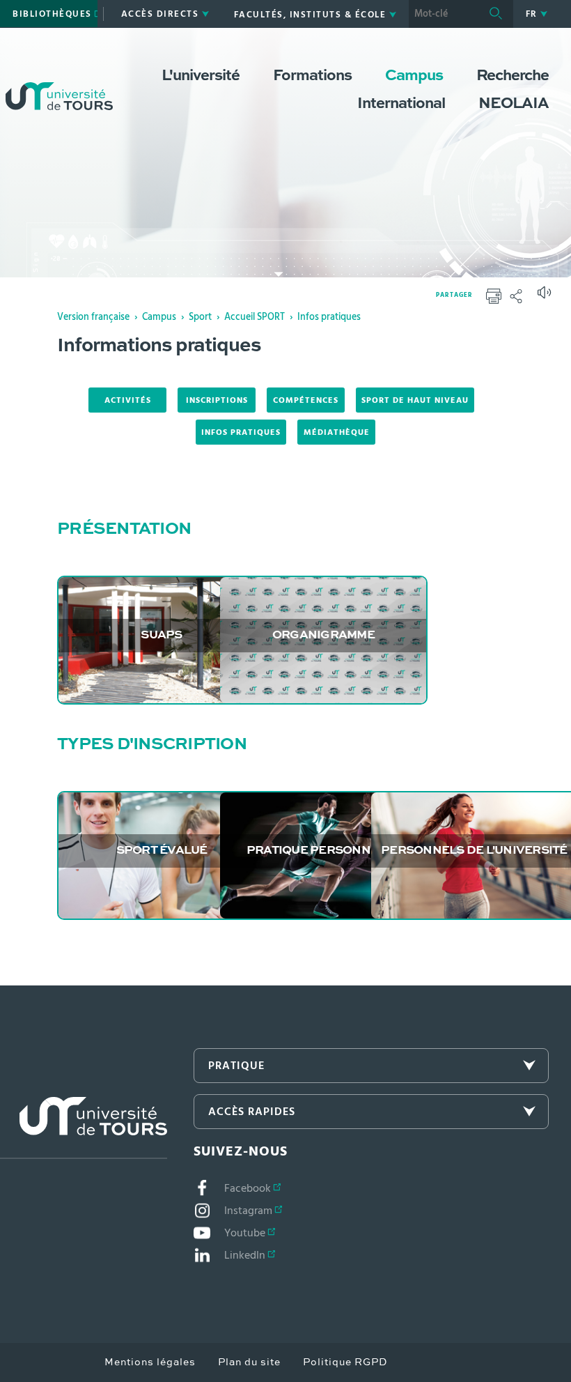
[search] (443, 14)
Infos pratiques (329, 317)
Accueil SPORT (254, 317)
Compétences (305, 400)
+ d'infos (163, 862)
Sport (200, 317)
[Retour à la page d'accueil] (59, 82)
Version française (93, 317)
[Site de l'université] (83, 1128)
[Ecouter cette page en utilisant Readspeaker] (546, 296)
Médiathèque (337, 432)
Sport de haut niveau (415, 400)
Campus (159, 317)
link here (162, 646)
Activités (127, 400)
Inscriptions (217, 400)
